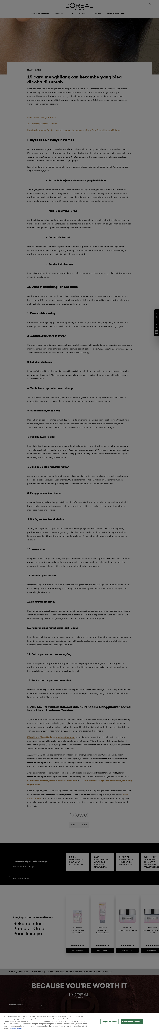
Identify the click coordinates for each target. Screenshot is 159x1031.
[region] (79, 1022)
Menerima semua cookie (131, 1022)
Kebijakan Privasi (15, 1028)
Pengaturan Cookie (109, 1022)
